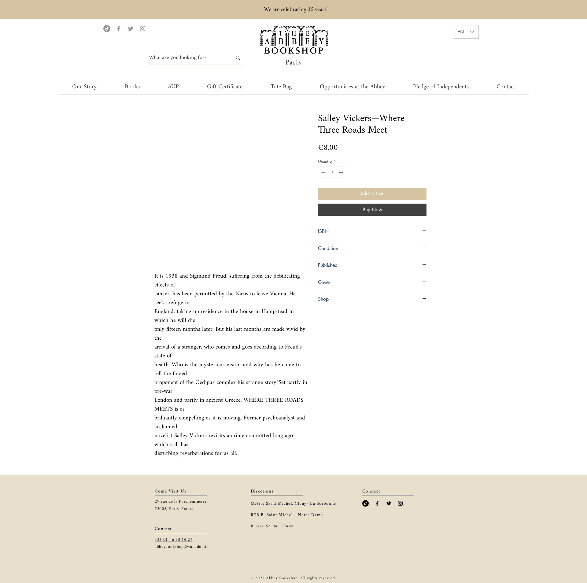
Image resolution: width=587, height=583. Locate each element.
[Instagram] (142, 28)
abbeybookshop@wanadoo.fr (181, 546)
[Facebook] (118, 28)
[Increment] (341, 172)
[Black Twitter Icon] (389, 503)
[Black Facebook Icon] (377, 503)
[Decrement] (323, 172)
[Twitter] (130, 28)
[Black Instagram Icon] (400, 503)
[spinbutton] (332, 172)
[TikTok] (106, 28)
